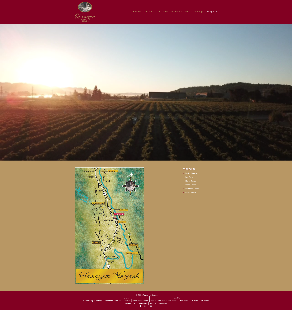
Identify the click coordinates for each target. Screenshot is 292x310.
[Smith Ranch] (96, 242)
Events (188, 11)
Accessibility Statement (93, 300)
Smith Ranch (190, 192)
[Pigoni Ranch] (123, 210)
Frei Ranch (189, 177)
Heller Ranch (190, 181)
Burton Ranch (191, 173)
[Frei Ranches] (121, 222)
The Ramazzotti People (167, 300)
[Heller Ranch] (133, 244)
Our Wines (162, 11)
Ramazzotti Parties (113, 300)
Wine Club (176, 11)
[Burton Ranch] (113, 171)
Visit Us (137, 11)
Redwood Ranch (192, 188)
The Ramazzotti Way (189, 300)
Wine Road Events (140, 300)
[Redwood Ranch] (132, 253)
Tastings (199, 11)
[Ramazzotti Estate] (98, 203)
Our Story (149, 11)
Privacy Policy (131, 303)
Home (153, 300)
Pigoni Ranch (190, 185)
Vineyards (211, 11)
